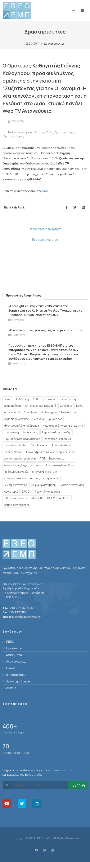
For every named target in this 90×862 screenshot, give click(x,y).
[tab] (23, 295)
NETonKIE (37, 498)
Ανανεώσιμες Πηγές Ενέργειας (23, 465)
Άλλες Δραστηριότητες (60, 132)
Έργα (79, 405)
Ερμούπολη (55, 419)
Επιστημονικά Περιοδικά (40, 405)
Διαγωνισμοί (12, 412)
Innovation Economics (57, 438)
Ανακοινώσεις (16, 661)
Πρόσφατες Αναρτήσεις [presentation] (23, 295)
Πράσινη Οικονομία (16, 471)
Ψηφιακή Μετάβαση (43, 485)
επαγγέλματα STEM (44, 471)
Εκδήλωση (22, 399)
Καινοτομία (11, 491)
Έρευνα (11, 668)
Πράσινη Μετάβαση (71, 485)
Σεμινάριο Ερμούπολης (56, 432)
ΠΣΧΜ (51, 498)
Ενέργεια (38, 419)
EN (73, 10)
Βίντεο (8, 399)
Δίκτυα (11, 688)
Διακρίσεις (30, 412)
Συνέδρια (66, 405)
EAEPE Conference (16, 498)
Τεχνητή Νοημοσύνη (47, 491)
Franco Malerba (62, 445)
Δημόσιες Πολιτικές (16, 419)
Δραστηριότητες (13, 136)
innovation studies (15, 445)
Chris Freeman (39, 445)
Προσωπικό (14, 648)
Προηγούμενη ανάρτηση (45, 228)
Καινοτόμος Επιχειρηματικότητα (63, 425)
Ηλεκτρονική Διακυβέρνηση (21, 425)
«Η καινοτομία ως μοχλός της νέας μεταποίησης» (45, 330)
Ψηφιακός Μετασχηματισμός (22, 438)
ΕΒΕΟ (10, 641)
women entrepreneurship (20, 458)
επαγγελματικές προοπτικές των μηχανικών (31, 478)
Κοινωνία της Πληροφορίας (21, 432)
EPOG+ (26, 491)
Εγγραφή (78, 785)
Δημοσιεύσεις (13, 405)
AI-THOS (64, 498)
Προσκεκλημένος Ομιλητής (28, 132)
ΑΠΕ (42, 458)
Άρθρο (37, 399)
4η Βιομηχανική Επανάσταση (59, 412)
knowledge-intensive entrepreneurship (50, 452)
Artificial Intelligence (17, 504)
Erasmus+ (51, 399)
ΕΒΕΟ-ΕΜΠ (32, 43)
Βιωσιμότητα (56, 458)
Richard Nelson (13, 452)
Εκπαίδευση (68, 399)
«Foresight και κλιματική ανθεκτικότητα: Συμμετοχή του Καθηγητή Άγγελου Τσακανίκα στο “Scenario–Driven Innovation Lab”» (45, 310)
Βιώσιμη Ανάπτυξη (15, 485)
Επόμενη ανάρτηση (45, 239)
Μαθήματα (14, 655)
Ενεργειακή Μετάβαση (60, 465)
